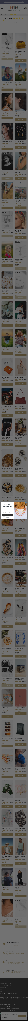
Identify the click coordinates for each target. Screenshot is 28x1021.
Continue (7, 514)
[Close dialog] (26, 503)
